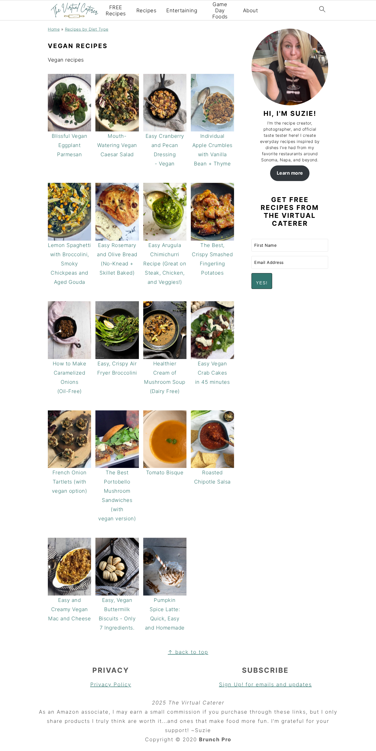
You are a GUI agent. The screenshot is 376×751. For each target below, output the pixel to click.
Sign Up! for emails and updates (265, 684)
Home (54, 29)
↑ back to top (188, 652)
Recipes (146, 10)
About (250, 10)
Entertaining (181, 10)
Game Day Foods (220, 10)
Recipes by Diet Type (86, 29)
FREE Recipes (116, 10)
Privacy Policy (110, 684)
